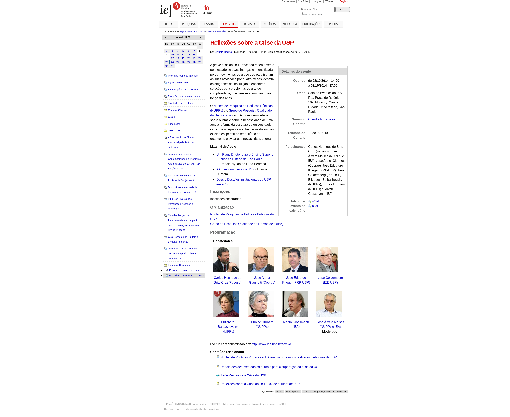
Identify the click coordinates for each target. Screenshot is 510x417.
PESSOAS (209, 24)
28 (194, 62)
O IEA (168, 24)
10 (172, 54)
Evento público (293, 391)
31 (172, 66)
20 (188, 58)
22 (199, 58)
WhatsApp (330, 1)
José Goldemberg (330, 277)
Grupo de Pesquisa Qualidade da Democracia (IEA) (246, 224)
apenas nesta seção (313, 14)
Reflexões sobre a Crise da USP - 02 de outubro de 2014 (260, 384)
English (344, 1)
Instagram (316, 1)
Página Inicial (186, 31)
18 (177, 58)
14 (194, 54)
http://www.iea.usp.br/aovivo (271, 344)
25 (177, 62)
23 (166, 62)
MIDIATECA (290, 24)
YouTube (303, 1)
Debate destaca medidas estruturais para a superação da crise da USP (270, 367)
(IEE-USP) (330, 282)
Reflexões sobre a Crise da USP (243, 375)
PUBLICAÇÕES (311, 24)
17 (172, 58)
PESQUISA (189, 24)
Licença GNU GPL (278, 404)
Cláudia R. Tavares (321, 119)
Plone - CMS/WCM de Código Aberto (184, 404)
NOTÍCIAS (270, 24)
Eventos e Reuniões (216, 31)
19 (183, 58)
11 (178, 54)
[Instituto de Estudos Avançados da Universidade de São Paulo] (207, 9)
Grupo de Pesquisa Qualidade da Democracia (325, 391)
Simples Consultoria (209, 409)
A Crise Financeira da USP (235, 169)
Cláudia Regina (223, 51)
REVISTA (249, 24)
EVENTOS (229, 24)
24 (172, 62)
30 (166, 66)
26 (183, 62)
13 (188, 54)
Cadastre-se (288, 1)
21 (194, 58)
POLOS (333, 24)
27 (188, 62)
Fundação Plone (233, 404)
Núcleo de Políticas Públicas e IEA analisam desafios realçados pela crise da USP (278, 357)
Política (279, 391)
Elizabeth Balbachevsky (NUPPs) (228, 326)
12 (183, 54)
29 (199, 62)
